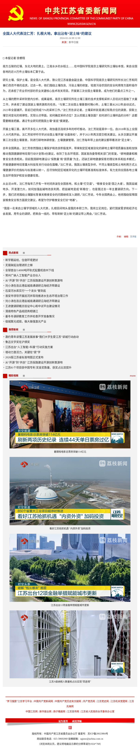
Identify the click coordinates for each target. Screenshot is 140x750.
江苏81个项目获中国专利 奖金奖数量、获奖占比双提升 (38, 367)
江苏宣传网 (73, 711)
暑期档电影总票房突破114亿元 (70, 451)
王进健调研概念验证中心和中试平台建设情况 (32, 306)
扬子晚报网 (59, 711)
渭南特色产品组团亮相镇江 (21, 311)
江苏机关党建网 (119, 701)
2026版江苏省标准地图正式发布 (24, 357)
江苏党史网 (103, 701)
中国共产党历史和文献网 (68, 701)
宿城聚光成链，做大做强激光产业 (25, 321)
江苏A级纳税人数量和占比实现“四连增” (70, 681)
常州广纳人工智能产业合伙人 (23, 275)
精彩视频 (13, 375)
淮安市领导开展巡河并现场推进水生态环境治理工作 (36, 295)
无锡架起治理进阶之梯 (19, 265)
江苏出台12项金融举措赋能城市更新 (70, 605)
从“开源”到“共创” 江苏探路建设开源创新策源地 (34, 280)
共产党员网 (89, 701)
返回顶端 (77, 721)
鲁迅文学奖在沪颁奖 (17, 342)
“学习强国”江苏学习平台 (19, 701)
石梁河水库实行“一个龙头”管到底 (25, 290)
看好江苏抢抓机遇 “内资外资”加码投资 (70, 528)
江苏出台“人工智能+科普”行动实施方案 (29, 347)
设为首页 (63, 721)
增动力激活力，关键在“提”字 (22, 352)
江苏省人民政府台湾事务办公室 (97, 711)
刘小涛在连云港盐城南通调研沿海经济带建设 (32, 285)
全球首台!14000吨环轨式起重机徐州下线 (29, 270)
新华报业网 (45, 711)
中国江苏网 (32, 711)
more (133, 375)
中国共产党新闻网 (43, 701)
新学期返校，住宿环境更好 (21, 260)
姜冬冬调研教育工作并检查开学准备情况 (29, 316)
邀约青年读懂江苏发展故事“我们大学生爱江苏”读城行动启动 (42, 336)
